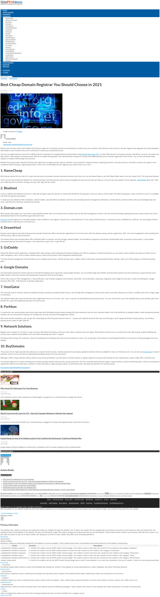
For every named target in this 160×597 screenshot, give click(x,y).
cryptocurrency (51, 493)
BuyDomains (147, 352)
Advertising (9, 18)
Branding (9, 22)
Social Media (10, 51)
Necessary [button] (4, 537)
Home (5, 10)
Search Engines (11, 39)
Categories (6, 16)
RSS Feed (6, 66)
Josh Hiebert (4, 443)
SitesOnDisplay (74, 503)
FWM (107, 493)
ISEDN (82, 503)
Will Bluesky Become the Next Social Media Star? (19, 487)
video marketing (106, 495)
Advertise (6, 65)
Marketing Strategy (4, 496)
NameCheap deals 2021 (91, 154)
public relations (13, 495)
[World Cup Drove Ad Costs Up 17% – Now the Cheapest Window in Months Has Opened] (9, 410)
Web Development (12, 59)
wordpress (130, 495)
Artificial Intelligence (7, 493)
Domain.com (5, 219)
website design (124, 495)
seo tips (48, 495)
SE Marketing (10, 41)
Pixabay (19, 131)
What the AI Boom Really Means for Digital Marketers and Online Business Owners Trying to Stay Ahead (39, 490)
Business (8, 24)
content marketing (43, 493)
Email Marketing (11, 28)
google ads (114, 493)
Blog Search (63, 503)
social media (61, 496)
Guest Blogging (8, 63)
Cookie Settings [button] (6, 513)
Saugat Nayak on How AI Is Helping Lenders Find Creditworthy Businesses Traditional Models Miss (41, 438)
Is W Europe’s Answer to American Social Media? (19, 485)
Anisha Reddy (11, 138)
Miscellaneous (10, 37)
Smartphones (10, 49)
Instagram (126, 493)
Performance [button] (5, 569)
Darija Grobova (5, 418)
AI (1, 493)
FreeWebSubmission (101, 503)
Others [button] (3, 589)
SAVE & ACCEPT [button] (6, 595)
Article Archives (8, 12)
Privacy (106, 499)
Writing (8, 61)
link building (137, 493)
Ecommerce (9, 26)
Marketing (9, 35)
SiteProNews (53, 503)
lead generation (132, 493)
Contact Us (98, 499)
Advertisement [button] (5, 582)
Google (8, 34)
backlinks (15, 493)
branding (27, 493)
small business (53, 496)
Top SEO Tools (79, 499)
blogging (22, 493)
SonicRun (89, 503)
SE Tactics (9, 45)
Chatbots (36, 493)
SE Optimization (11, 43)
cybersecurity (66, 493)
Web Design (10, 57)
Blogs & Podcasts (11, 20)
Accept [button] (15, 513)
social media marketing (72, 496)
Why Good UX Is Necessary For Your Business (19, 388)
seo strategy (45, 495)
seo (41, 496)
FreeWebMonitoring (116, 503)
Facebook (9, 30)
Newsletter (7, 14)
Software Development (84, 495)
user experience (100, 495)
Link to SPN (69, 499)
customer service (59, 493)
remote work (18, 495)
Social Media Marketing (13, 53)
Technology (9, 55)
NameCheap (141, 180)
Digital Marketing (74, 493)
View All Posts (6, 455)
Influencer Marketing (120, 493)
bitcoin (18, 493)
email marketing (91, 493)
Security (8, 47)
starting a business (93, 495)
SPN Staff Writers (5, 393)
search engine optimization (28, 496)
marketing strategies (155, 493)
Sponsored (13, 78)
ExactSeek (43, 503)
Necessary (6, 539)
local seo (142, 493)
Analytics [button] (3, 576)
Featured (9, 32)
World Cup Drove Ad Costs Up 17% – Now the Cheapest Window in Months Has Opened (36, 413)
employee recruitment (100, 493)
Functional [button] (4, 563)
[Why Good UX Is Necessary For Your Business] (9, 385)
